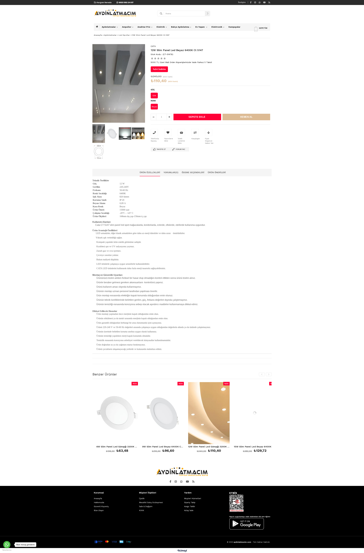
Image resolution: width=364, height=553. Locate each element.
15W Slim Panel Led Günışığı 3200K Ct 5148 (255, 447)
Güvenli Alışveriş (101, 506)
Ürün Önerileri (217, 172)
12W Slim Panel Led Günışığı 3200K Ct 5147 (163, 447)
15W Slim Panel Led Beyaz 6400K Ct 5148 (209, 447)
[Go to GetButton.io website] (6, 550)
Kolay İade (188, 510)
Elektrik (161, 27)
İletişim (242, 2)
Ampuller (126, 27)
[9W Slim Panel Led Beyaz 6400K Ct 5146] (118, 413)
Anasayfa (98, 498)
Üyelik (141, 498)
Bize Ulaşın (99, 510)
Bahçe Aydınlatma (180, 27)
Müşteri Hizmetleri (192, 498)
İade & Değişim (145, 506)
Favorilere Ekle (117, 417)
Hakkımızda (99, 502)
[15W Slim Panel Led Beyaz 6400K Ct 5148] (209, 413)
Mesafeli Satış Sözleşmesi (151, 502)
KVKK (141, 510)
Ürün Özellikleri (150, 172)
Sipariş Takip (189, 502)
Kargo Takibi (189, 506)
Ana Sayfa (98, 27)
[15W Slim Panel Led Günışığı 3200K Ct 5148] (255, 413)
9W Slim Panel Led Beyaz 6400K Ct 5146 (118, 447)
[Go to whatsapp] (6, 544)
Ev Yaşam (200, 27)
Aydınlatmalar (109, 27)
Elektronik (216, 27)
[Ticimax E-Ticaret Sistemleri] (182, 550)
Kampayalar (234, 27)
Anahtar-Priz (143, 27)
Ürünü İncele (127, 417)
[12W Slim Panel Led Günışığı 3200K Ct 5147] (163, 413)
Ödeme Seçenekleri (193, 172)
